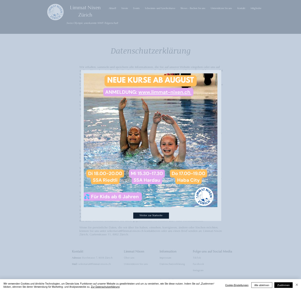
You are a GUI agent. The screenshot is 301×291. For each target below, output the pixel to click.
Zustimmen (283, 285)
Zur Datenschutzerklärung (105, 286)
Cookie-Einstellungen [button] (237, 285)
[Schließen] (297, 285)
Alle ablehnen (261, 285)
